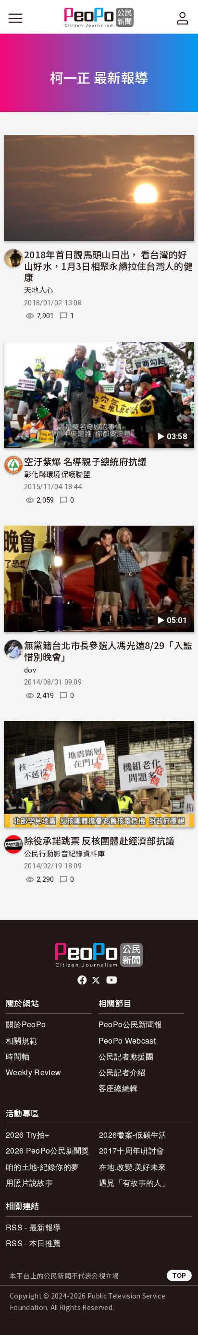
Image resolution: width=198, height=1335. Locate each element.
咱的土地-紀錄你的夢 (42, 1166)
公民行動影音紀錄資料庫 (64, 854)
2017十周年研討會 (131, 1150)
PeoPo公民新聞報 (130, 1024)
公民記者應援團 (126, 1056)
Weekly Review (33, 1072)
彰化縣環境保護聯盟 (57, 474)
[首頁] (99, 18)
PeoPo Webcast (127, 1040)
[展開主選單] (15, 18)
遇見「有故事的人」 (134, 1182)
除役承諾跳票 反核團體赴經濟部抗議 (99, 840)
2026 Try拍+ (27, 1134)
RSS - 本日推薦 (33, 1243)
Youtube (112, 980)
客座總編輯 (118, 1088)
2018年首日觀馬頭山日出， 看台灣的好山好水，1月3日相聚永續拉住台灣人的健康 (108, 266)
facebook (82, 980)
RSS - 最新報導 (33, 1227)
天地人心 (38, 290)
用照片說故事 (29, 1182)
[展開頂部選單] (182, 18)
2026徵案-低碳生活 (133, 1134)
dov (30, 670)
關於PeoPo (26, 1024)
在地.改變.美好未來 (132, 1166)
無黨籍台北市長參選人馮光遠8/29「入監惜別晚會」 (108, 650)
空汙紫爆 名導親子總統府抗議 (85, 461)
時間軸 (17, 1056)
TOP (179, 1275)
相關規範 (21, 1040)
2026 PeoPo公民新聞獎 (47, 1150)
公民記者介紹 (122, 1072)
